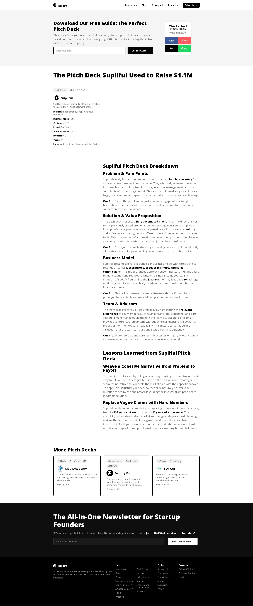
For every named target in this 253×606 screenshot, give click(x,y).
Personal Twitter (187, 573)
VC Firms (141, 591)
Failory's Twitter (186, 569)
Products (173, 5)
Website (64, 144)
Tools (118, 593)
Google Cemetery (124, 585)
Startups (141, 581)
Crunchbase (75, 144)
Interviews (131, 5)
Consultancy (163, 573)
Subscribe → (191, 5)
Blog (144, 5)
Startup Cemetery (124, 581)
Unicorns (141, 573)
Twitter (96, 144)
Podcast (119, 577)
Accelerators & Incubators (143, 586)
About (160, 581)
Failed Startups (144, 577)
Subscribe (162, 585)
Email (181, 577)
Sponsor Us (163, 569)
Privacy (160, 589)
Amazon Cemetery (124, 589)
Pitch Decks (60, 90)
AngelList (86, 144)
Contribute (162, 577)
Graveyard (157, 5)
